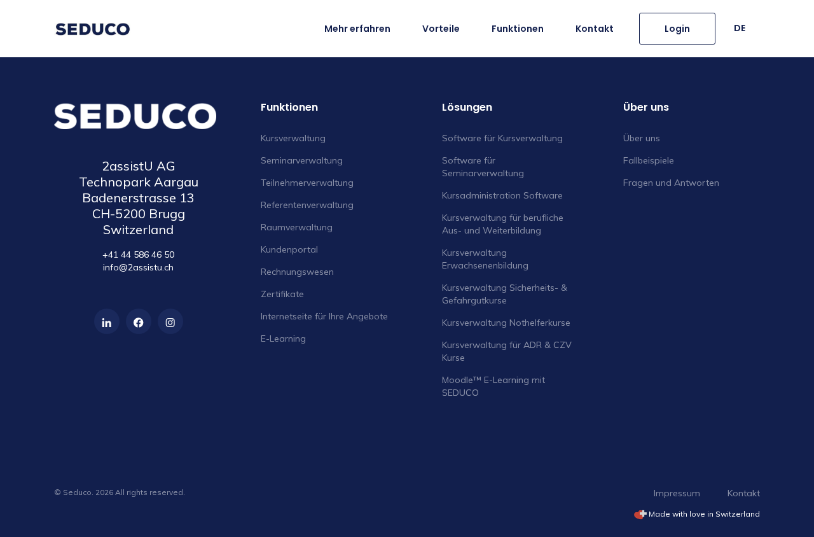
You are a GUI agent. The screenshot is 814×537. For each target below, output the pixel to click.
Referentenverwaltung (307, 205)
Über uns (641, 138)
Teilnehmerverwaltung (307, 182)
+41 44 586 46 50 (138, 254)
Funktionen (518, 28)
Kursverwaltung (293, 138)
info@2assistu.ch (138, 267)
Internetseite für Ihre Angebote (324, 316)
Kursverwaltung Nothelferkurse (506, 322)
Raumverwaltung (297, 227)
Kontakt (595, 28)
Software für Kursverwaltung (502, 138)
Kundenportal (289, 249)
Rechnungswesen (297, 271)
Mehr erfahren (357, 28)
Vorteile (441, 28)
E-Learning (283, 338)
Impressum (677, 493)
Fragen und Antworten (671, 182)
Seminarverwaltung (302, 160)
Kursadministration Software (502, 195)
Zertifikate (282, 294)
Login (677, 28)
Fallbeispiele (648, 160)
